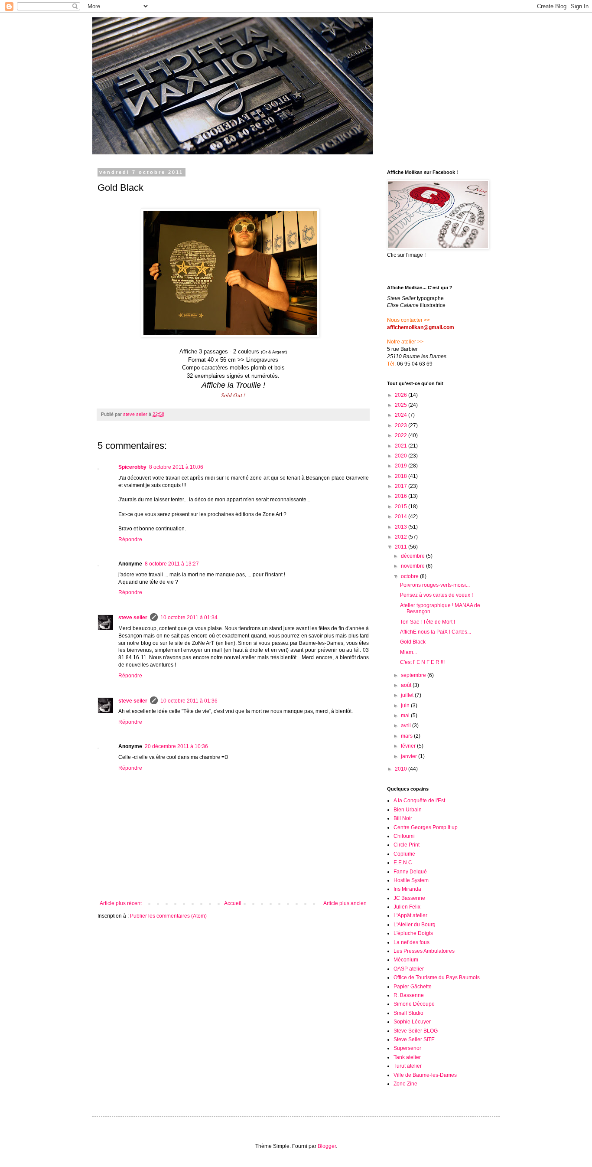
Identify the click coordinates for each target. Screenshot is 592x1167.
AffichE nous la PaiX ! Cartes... (435, 632)
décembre (413, 556)
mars (407, 736)
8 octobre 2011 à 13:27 (172, 564)
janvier (409, 756)
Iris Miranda (407, 889)
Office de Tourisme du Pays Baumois (437, 977)
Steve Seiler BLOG (416, 1031)
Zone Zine (405, 1084)
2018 (401, 476)
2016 (401, 496)
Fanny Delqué (410, 872)
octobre (410, 576)
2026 (401, 395)
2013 (401, 527)
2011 (401, 547)
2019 (401, 466)
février (409, 746)
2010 (401, 769)
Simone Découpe (414, 1004)
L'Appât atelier (410, 915)
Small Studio (408, 1013)
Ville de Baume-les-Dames (425, 1075)
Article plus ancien (345, 903)
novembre (413, 566)
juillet (408, 695)
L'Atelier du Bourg (415, 925)
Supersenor (407, 1048)
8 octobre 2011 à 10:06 (176, 467)
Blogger (327, 1146)
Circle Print (407, 845)
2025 (401, 405)
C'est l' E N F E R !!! (422, 662)
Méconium (406, 960)
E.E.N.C (403, 863)
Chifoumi (404, 836)
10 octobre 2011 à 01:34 (189, 618)
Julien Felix (407, 907)
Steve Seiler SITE (414, 1039)
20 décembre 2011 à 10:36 (176, 746)
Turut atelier (408, 1066)
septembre (414, 675)
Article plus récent (121, 903)
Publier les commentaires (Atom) (168, 916)
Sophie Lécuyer (412, 1022)
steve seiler (132, 618)
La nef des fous (411, 942)
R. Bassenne (409, 995)
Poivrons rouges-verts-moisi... (435, 585)
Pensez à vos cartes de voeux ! (436, 595)
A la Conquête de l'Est (419, 801)
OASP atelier (409, 969)
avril (406, 725)
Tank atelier (407, 1057)
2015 (401, 506)
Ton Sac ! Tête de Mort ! (427, 622)
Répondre (130, 539)
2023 (401, 425)
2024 (401, 415)
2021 (401, 446)
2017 (401, 486)
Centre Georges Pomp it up (426, 827)
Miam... (408, 652)
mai (406, 716)
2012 (401, 537)
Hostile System (411, 880)
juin (406, 706)
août (407, 685)
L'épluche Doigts (413, 933)
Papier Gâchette (413, 987)
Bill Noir (403, 818)
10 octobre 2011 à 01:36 (189, 701)
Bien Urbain (408, 810)
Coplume (404, 854)
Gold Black (413, 642)
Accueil (232, 903)
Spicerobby (132, 467)
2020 (401, 456)
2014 (401, 516)
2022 (401, 435)
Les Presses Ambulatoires (424, 951)
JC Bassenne (409, 898)
